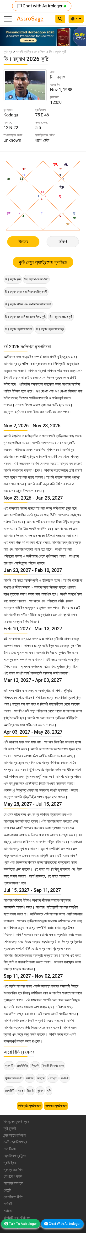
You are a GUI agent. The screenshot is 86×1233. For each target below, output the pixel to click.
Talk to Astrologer (23, 1224)
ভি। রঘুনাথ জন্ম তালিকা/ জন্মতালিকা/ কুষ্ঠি (25, 317)
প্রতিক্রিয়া (10, 1162)
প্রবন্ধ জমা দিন (13, 1169)
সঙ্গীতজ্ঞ (29, 1078)
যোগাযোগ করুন (13, 1176)
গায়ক (20, 1090)
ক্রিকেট (35, 1065)
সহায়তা (8, 1210)
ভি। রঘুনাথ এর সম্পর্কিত (36, 279)
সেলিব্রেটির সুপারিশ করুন (30, 1106)
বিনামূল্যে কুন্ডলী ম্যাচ (16, 1121)
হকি (49, 1090)
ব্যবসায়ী (9, 1065)
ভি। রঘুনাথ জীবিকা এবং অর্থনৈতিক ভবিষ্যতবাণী (28, 304)
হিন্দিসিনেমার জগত (13, 1078)
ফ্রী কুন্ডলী (10, 1128)
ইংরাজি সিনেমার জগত (53, 1065)
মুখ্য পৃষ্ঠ (8, 51)
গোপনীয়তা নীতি (13, 1197)
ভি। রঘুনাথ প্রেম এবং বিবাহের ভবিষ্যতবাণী (26, 291)
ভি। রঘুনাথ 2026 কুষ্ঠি (60, 317)
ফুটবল (40, 1090)
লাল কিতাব (10, 1149)
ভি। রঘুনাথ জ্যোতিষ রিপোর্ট (18, 329)
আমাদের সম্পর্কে (13, 1183)
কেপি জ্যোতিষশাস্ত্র (15, 1142)
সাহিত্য (41, 1078)
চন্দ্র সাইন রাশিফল (15, 1135)
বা (77, 18)
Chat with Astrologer (40, 5)
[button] (6, 36)
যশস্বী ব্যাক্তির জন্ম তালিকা (30, 51)
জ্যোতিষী (9, 1090)
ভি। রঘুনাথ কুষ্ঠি (13, 279)
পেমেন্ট (7, 1190)
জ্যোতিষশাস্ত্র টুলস (15, 1156)
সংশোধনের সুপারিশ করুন (56, 1106)
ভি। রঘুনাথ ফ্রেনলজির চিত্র (50, 329)
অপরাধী (64, 1078)
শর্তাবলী (8, 1204)
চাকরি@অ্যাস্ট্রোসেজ (17, 1217)
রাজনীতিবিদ (22, 1065)
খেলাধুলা (52, 1078)
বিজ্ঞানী (30, 1090)
